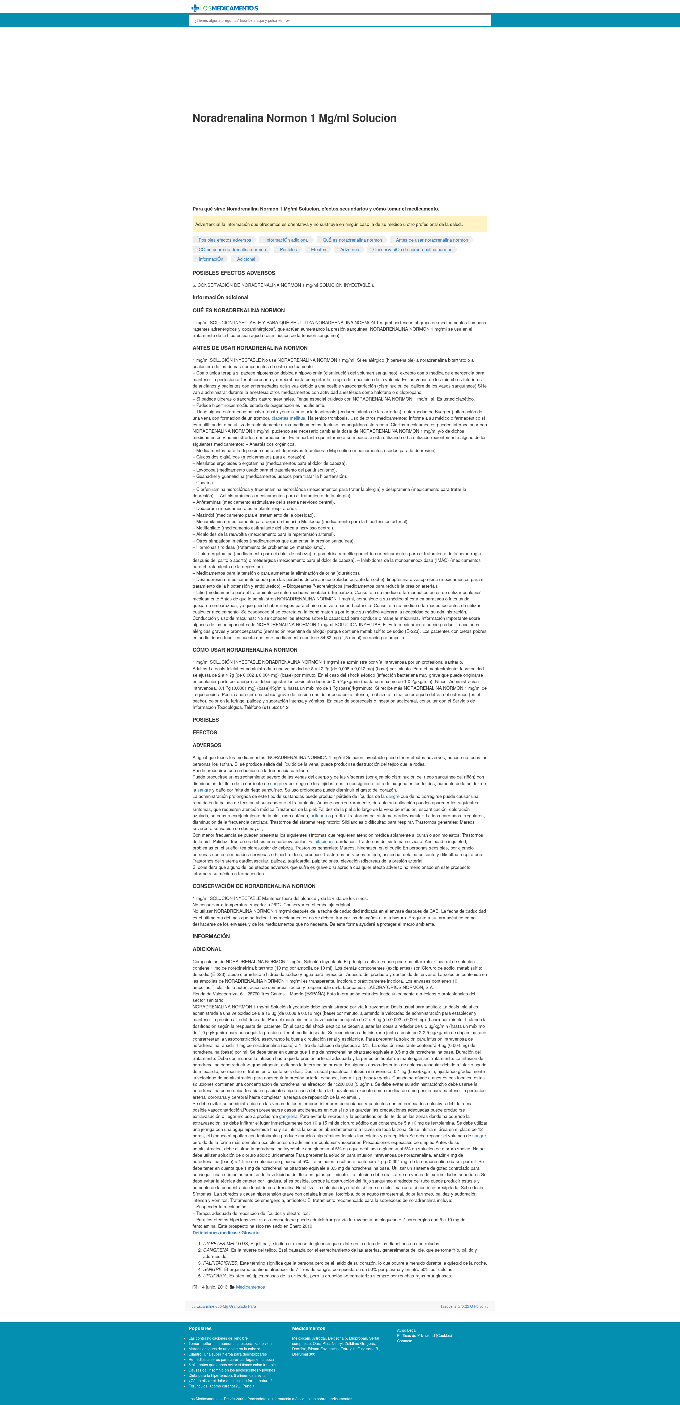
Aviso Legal (406, 1330)
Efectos (318, 249)
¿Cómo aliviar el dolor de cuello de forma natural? (231, 1380)
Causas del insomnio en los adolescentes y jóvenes (232, 1370)
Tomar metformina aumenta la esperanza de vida (230, 1343)
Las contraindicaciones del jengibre (218, 1338)
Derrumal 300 (304, 1354)
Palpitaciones (321, 841)
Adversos (349, 249)
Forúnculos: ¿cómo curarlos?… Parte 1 (222, 1386)
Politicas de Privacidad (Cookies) (424, 1335)
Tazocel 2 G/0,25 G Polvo (464, 1306)
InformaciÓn (211, 258)
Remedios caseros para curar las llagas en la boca (231, 1359)
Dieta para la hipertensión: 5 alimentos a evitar (228, 1375)
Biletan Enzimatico (323, 1348)
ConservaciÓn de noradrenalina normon (412, 249)
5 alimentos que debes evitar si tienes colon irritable (232, 1364)
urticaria (319, 815)
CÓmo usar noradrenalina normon (232, 249)
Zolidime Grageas (360, 1343)
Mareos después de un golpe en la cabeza (224, 1348)
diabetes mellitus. (289, 417)
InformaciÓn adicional (287, 239)
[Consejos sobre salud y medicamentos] (301, 8)
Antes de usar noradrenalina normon (432, 239)
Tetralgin (348, 1348)
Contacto (404, 1340)
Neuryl (337, 1343)
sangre (277, 783)
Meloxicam (301, 1338)
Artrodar (319, 1338)
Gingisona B (368, 1348)
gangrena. (289, 1116)
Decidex (299, 1348)
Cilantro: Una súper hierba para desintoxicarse (228, 1354)
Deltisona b (337, 1338)
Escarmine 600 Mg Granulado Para (223, 1306)
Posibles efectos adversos (225, 239)
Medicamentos (250, 1286)
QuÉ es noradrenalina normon (352, 239)
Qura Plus (321, 1343)
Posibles (288, 249)
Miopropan (358, 1338)
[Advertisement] (340, 68)
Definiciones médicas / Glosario (226, 1232)
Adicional (246, 258)
